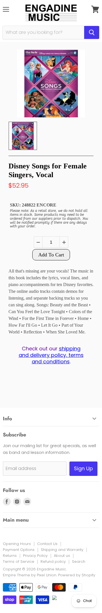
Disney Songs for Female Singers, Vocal (47, 170)
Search (78, 561)
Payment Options (19, 549)
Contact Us (47, 543)
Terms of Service (18, 561)
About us (62, 555)
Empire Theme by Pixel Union (29, 575)
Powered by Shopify (76, 575)
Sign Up (83, 468)
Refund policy (53, 561)
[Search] (91, 32)
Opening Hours (17, 543)
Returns (10, 555)
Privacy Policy (35, 555)
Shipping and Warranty (62, 549)
